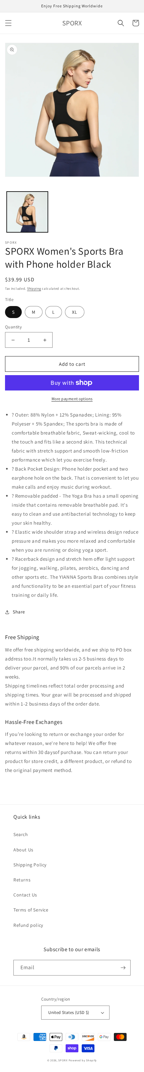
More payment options (72, 398)
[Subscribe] (123, 968)
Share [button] (19, 612)
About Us (23, 850)
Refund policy (28, 925)
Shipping (34, 288)
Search (20, 834)
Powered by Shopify (83, 1060)
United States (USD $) (68, 1012)
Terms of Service (31, 910)
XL (74, 312)
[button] (8, 23)
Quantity (13, 327)
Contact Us (25, 895)
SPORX (63, 1060)
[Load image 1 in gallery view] (27, 212)
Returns (21, 880)
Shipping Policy (30, 865)
